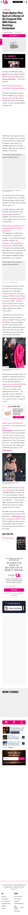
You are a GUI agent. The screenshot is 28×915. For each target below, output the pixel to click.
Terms (20, 593)
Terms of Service (18, 896)
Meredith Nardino (8, 32)
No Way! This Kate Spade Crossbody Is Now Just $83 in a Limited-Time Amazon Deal (18, 411)
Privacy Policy (14, 595)
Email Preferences (6, 903)
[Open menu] (2, 1)
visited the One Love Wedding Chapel (13, 435)
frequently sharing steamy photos (11, 293)
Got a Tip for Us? (6, 901)
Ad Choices (17, 911)
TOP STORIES (13, 35)
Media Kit (4, 906)
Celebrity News (6, 10)
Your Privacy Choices (16, 907)
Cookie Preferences (19, 903)
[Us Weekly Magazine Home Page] (5, 2)
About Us (4, 896)
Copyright (16, 901)
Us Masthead (5, 899)
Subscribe (17, 2)
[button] (24, 2)
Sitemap (4, 908)
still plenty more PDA (12, 519)
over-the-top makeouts (14, 76)
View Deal (18, 417)
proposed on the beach (19, 219)
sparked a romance (7, 214)
